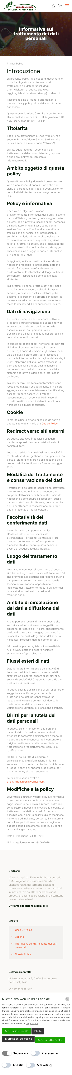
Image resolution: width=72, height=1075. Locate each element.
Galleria (19, 936)
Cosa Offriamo (23, 929)
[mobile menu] (67, 5)
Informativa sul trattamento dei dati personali (36, 945)
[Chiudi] (67, 999)
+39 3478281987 (22, 988)
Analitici (18, 1065)
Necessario (21, 1053)
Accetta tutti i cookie (50, 1040)
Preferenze (50, 1053)
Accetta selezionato (16, 1031)
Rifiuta (37, 1031)
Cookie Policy (50, 423)
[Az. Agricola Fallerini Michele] (19, 6)
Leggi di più (32, 1023)
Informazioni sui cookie (18, 1038)
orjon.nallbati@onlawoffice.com (25, 781)
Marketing (44, 1065)
